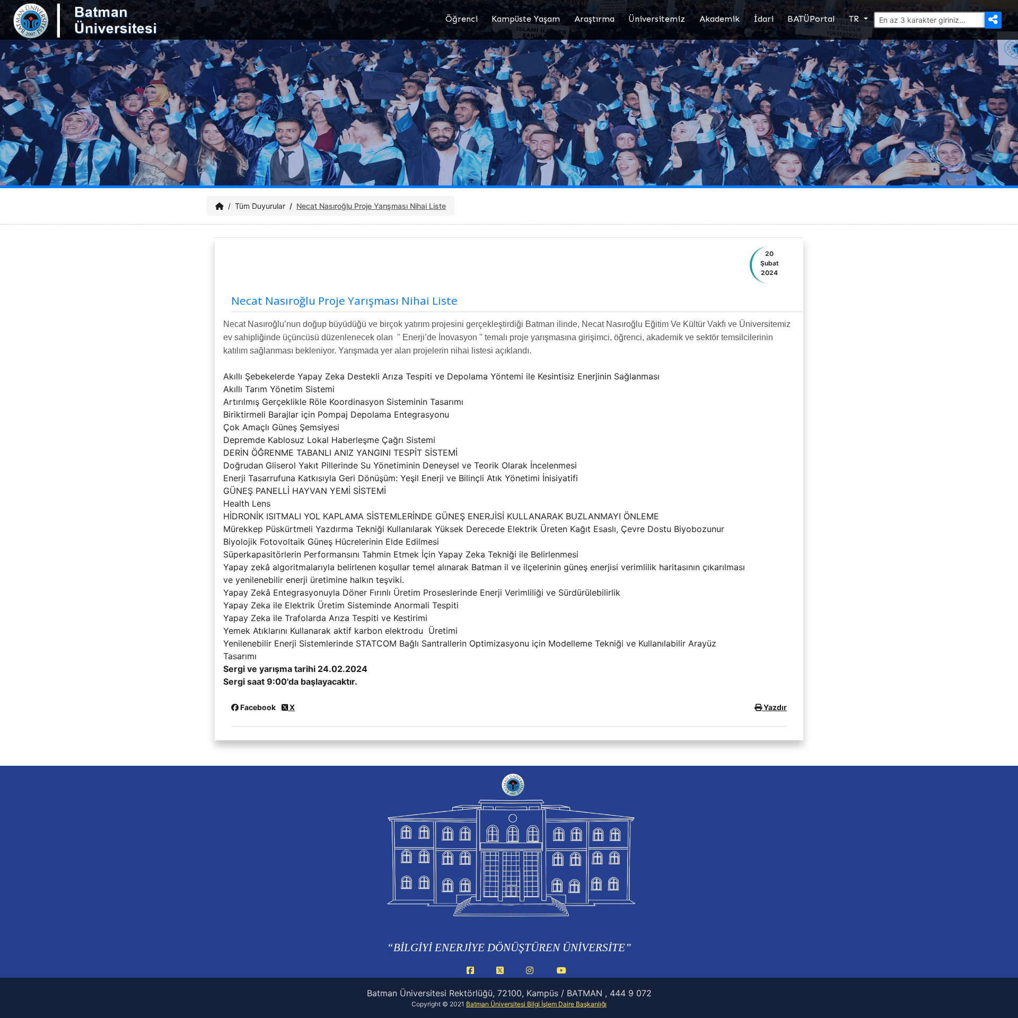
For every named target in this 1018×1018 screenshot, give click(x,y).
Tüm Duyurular (260, 205)
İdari (763, 19)
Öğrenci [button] (461, 19)
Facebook (258, 707)
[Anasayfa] (219, 205)
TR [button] (855, 19)
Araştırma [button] (594, 19)
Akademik (719, 19)
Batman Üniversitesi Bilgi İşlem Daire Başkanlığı (536, 1004)
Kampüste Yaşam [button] (526, 19)
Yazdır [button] (774, 707)
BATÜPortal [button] (811, 19)
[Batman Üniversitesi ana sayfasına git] (106, 30)
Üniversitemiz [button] (656, 19)
